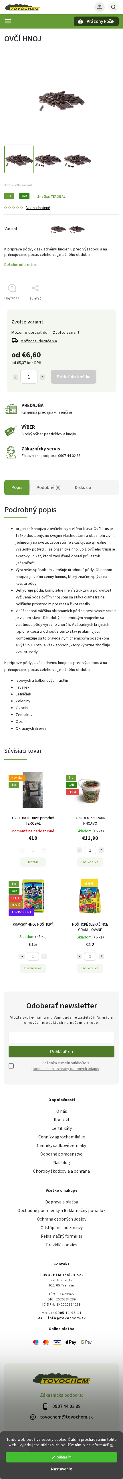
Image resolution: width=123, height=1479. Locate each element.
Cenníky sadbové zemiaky (61, 1145)
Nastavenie (61, 1469)
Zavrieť (100, 308)
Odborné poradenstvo (61, 1154)
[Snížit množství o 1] (79, 850)
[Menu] (8, 21)
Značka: (51, 196)
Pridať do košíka (73, 376)
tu (111, 1445)
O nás (61, 1111)
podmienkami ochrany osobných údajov (65, 1069)
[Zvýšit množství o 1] (101, 850)
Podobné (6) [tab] (49, 487)
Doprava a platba (61, 1202)
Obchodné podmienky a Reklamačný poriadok (61, 1210)
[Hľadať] (113, 7)
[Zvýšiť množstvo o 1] (42, 377)
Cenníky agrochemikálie (61, 1137)
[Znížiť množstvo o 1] (15, 377)
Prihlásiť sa (61, 1051)
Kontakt (62, 1120)
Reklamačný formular (61, 1236)
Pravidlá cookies (61, 1245)
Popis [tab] (16, 487)
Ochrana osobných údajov (61, 1219)
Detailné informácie (20, 265)
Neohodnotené (38, 208)
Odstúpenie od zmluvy (62, 1228)
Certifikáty (61, 1128)
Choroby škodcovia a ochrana (61, 1171)
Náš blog (61, 1163)
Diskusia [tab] (83, 487)
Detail (33, 862)
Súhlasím (64, 1457)
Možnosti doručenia (39, 341)
